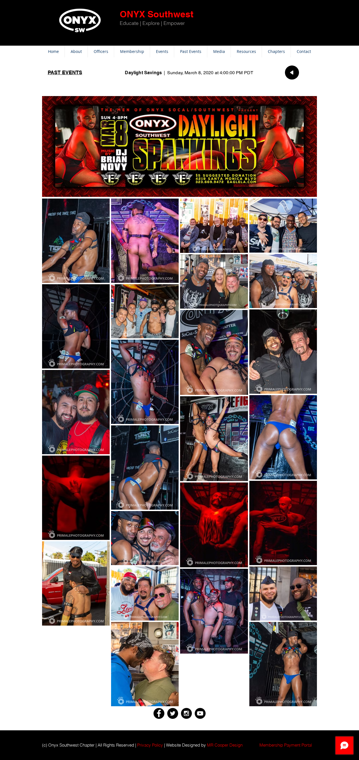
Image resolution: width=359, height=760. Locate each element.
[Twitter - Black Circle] (172, 713)
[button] (285, 745)
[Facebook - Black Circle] (158, 713)
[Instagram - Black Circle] (186, 713)
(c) (44, 745)
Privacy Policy (150, 745)
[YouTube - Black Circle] (200, 713)
